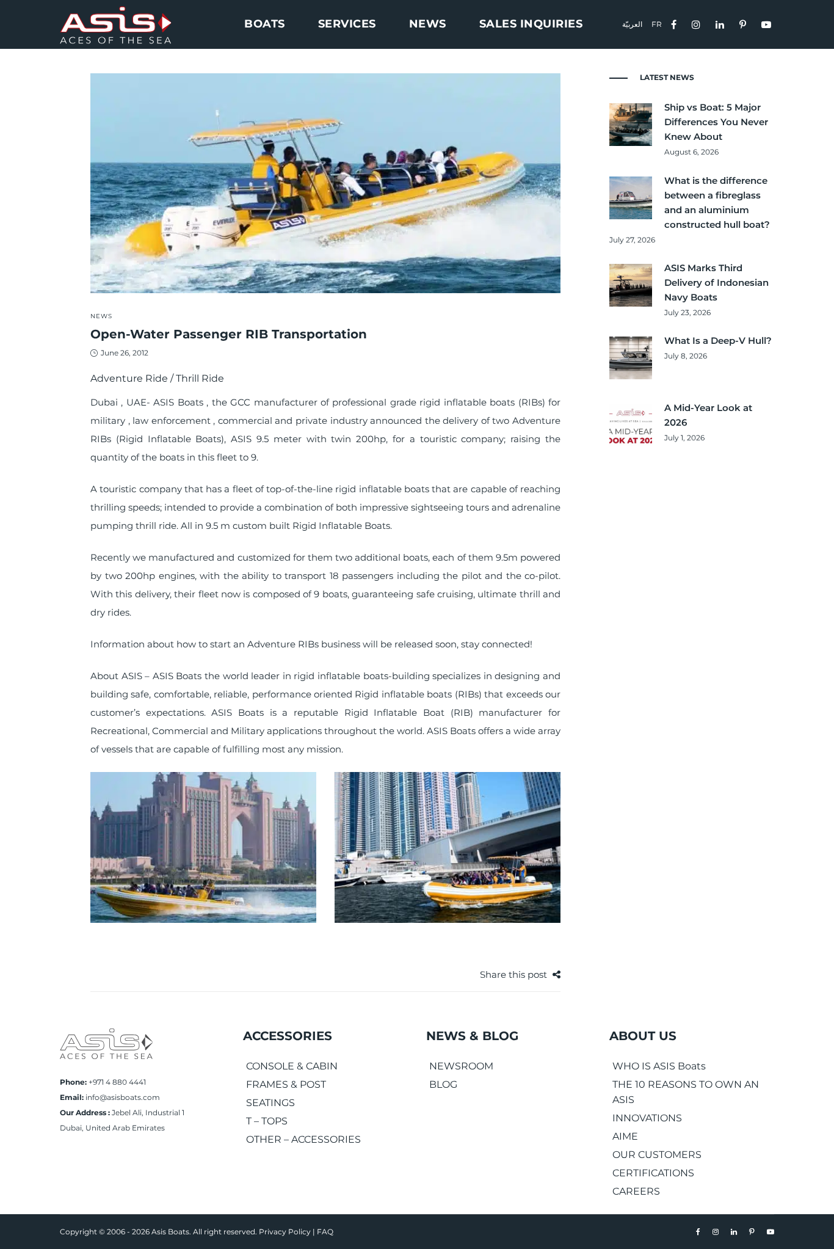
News (101, 316)
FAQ (325, 1231)
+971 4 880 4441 (117, 1082)
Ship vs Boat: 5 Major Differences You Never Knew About (716, 121)
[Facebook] (675, 23)
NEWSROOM (461, 1066)
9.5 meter (279, 439)
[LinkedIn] (721, 23)
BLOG (443, 1084)
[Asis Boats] (106, 1042)
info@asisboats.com (122, 1097)
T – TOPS (267, 1121)
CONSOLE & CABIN (292, 1066)
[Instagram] (697, 23)
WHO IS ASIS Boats (659, 1066)
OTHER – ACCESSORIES (303, 1139)
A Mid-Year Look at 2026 (708, 415)
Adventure (536, 420)
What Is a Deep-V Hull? (718, 340)
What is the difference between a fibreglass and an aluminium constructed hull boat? (717, 202)
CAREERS (636, 1191)
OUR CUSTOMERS (657, 1154)
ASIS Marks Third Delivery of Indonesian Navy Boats (716, 282)
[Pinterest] (744, 23)
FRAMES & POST (286, 1084)
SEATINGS (270, 1103)
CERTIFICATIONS (653, 1173)
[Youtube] (767, 23)
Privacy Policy (285, 1231)
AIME (625, 1136)
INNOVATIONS (647, 1118)
